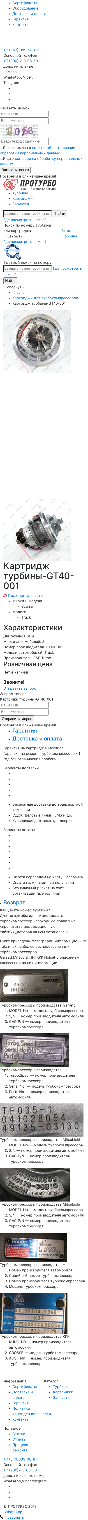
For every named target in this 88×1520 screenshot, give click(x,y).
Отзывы (19, 1439)
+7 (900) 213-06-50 (20, 39)
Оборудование (25, 8)
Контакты (20, 24)
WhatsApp (13, 1512)
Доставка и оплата (29, 13)
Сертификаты (24, 2)
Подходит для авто (25, 595)
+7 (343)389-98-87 (20, 1459)
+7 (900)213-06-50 (20, 1470)
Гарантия (20, 19)
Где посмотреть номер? (24, 219)
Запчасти (20, 204)
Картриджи (22, 198)
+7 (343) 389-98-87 (20, 50)
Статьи (18, 1433)
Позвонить (14, 1517)
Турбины (20, 193)
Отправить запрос (19, 688)
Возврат (14, 902)
